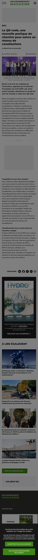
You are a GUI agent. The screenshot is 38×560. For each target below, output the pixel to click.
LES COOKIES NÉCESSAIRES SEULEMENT (19, 552)
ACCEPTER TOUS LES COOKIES (19, 544)
